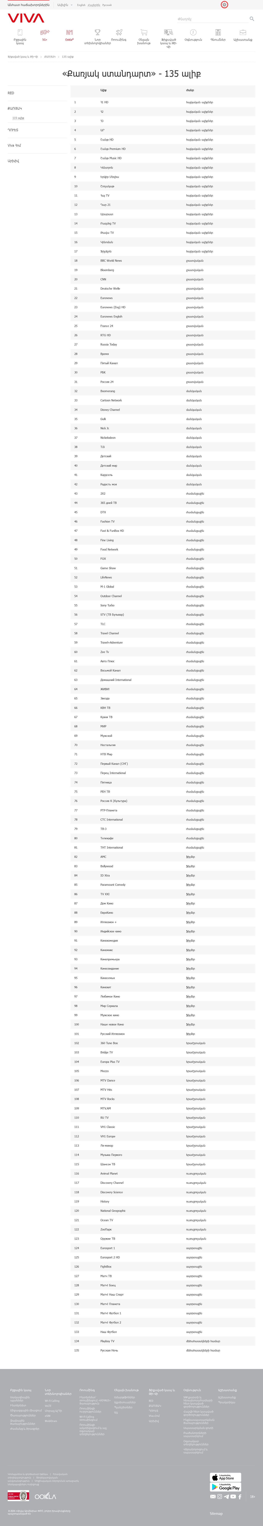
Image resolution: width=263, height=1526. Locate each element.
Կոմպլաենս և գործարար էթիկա (28, 1474)
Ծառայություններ (23, 1415)
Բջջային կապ (20, 1390)
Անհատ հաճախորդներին (28, 5)
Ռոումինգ (87, 1390)
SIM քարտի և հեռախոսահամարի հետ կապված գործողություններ (198, 1402)
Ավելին (63, 5)
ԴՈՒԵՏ (153, 1410)
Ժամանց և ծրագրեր (24, 1428)
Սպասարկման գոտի (198, 1427)
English (81, 5)
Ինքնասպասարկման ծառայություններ (198, 1421)
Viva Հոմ (154, 1415)
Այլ (116, 1412)
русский (107, 5)
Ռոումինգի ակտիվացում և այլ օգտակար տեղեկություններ (93, 1429)
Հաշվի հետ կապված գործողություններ (198, 1413)
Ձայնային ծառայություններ (22, 1422)
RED (151, 1400)
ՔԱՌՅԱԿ (50, 56)
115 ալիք (18, 118)
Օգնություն (192, 1390)
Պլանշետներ (123, 1407)
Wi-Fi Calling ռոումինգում (88, 1418)
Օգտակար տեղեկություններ (196, 1442)
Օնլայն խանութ (126, 1390)
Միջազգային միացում (26, 1410)
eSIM (47, 1415)
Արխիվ (154, 1421)
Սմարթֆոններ (124, 1397)
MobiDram (51, 1421)
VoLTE (48, 1405)
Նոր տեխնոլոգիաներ (58, 1391)
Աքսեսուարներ (125, 1402)
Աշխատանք (227, 1390)
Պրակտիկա (226, 1402)
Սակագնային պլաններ (20, 1399)
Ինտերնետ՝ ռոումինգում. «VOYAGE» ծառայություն (95, 1400)
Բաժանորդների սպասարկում (194, 1434)
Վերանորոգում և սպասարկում (195, 1451)
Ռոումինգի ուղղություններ (90, 1410)
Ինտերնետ (18, 1405)
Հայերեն (94, 5)
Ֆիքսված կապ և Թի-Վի (23, 56)
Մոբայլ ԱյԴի (53, 1410)
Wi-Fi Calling (52, 1400)
